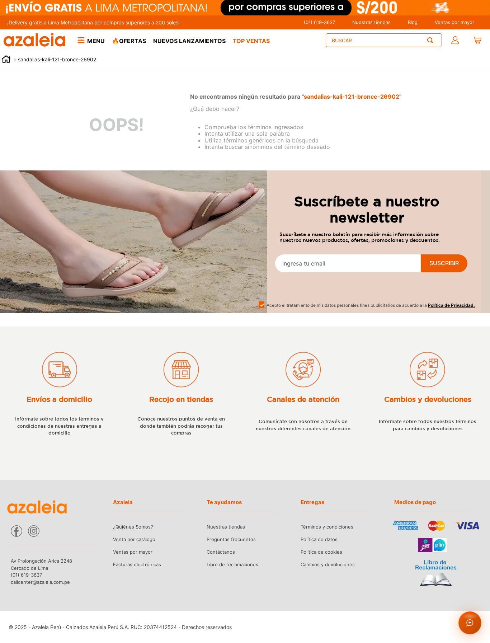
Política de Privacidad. (451, 305)
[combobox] (384, 40)
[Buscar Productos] (431, 40)
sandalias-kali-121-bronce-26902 (57, 59)
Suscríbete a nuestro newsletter (366, 209)
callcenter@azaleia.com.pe (40, 582)
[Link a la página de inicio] (6, 60)
